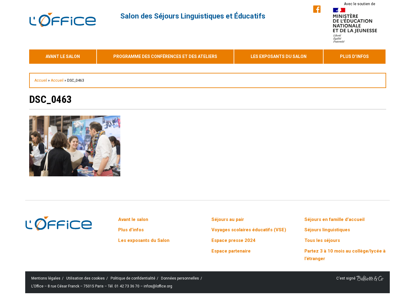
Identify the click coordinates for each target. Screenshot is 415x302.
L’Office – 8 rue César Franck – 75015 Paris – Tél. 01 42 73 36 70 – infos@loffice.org (101, 286)
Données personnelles (180, 278)
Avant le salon (63, 56)
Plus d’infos (354, 56)
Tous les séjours (322, 240)
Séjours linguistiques (327, 229)
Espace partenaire (231, 251)
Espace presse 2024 (233, 240)
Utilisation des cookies (85, 278)
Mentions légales (45, 278)
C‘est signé (346, 278)
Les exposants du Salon (279, 56)
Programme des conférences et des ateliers (165, 56)
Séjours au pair (227, 219)
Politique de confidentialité (133, 278)
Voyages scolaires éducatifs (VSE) (248, 229)
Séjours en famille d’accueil (334, 219)
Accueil (40, 80)
